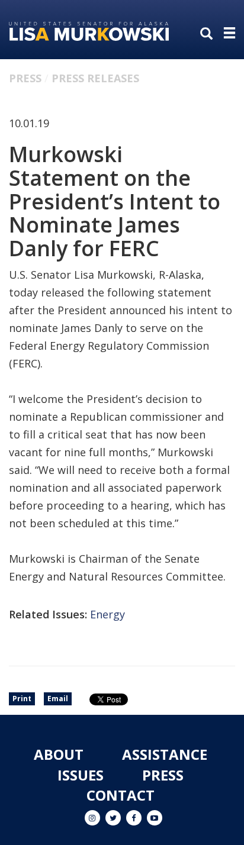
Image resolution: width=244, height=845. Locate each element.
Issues (80, 775)
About (59, 754)
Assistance (164, 754)
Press (25, 78)
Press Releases (95, 78)
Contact (120, 795)
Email (57, 699)
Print (21, 699)
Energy (107, 614)
